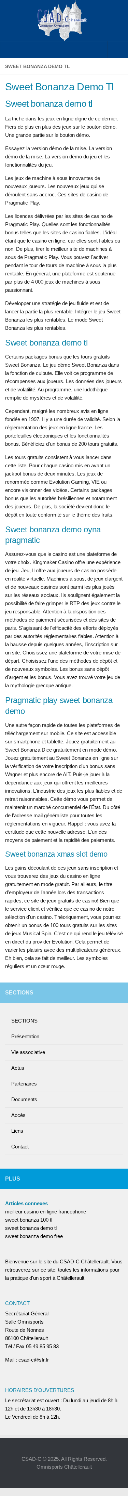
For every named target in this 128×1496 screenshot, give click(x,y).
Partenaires (24, 1084)
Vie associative (28, 1052)
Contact (20, 1146)
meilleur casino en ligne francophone (45, 1211)
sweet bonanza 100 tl (28, 1220)
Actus (17, 1068)
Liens (17, 1131)
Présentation (25, 1036)
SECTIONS (24, 1021)
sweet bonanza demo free (34, 1236)
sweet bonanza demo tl (31, 1228)
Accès (18, 1115)
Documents (24, 1099)
